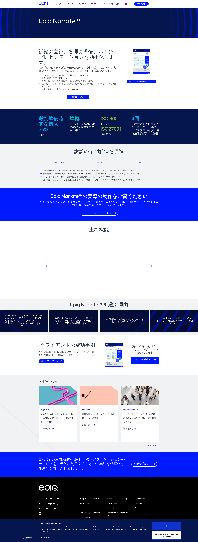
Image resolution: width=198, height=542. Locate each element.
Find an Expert (47, 503)
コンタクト (141, 4)
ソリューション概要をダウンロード (141, 81)
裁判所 (100, 162)
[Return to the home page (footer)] (43, 4)
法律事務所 (59, 162)
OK (167, 526)
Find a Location (48, 498)
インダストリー (70, 4)
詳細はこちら (50, 361)
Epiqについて (108, 4)
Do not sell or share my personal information (167, 535)
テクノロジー (83, 4)
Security (138, 503)
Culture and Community (117, 499)
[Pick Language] (127, 4)
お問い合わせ (142, 463)
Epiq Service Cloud (53, 459)
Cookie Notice (141, 499)
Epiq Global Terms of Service (92, 499)
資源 (117, 4)
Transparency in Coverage (146, 508)
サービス (58, 4)
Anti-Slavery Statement (90, 513)
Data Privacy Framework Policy (117, 514)
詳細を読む (46, 429)
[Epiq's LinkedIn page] (40, 513)
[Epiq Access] (95, 4)
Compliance (85, 517)
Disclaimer (84, 508)
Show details (45, 537)
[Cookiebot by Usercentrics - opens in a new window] (27, 538)
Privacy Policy (113, 503)
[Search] (153, 3)
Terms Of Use (86, 503)
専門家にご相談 (78, 97)
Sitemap (111, 508)
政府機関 (139, 162)
